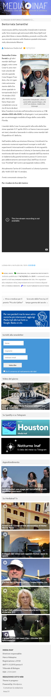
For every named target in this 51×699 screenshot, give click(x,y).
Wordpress (17, 684)
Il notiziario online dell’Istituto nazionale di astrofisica (25, 11)
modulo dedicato (13, 286)
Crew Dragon (21, 273)
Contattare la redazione (13, 687)
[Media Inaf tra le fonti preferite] (25, 327)
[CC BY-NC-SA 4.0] (31, 265)
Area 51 (6, 691)
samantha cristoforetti (39, 273)
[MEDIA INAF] (25, 8)
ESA (28, 273)
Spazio (10, 273)
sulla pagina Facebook (20, 279)
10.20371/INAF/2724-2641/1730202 (38, 286)
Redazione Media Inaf (13, 48)
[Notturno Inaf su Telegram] (25, 455)
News (6, 273)
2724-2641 (11, 672)
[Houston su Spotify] (25, 436)
